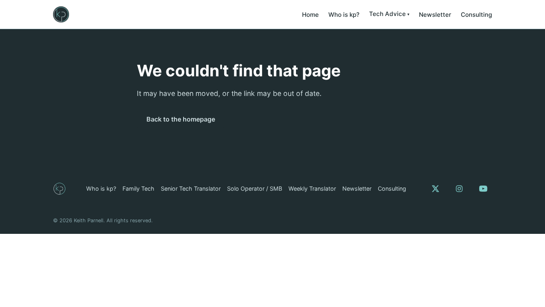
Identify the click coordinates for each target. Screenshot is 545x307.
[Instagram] (459, 188)
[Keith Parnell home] (61, 14)
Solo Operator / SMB (254, 188)
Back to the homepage (180, 119)
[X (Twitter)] (435, 188)
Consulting (476, 14)
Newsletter (435, 14)
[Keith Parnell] (59, 188)
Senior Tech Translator (191, 188)
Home (310, 14)
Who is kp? (343, 14)
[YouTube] (483, 188)
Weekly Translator (312, 188)
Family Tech (138, 188)
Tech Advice (387, 14)
